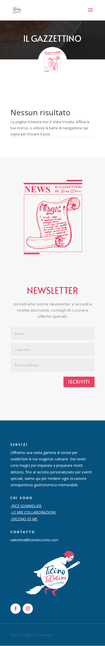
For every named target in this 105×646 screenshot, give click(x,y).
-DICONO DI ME (23, 518)
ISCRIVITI (79, 381)
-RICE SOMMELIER (25, 505)
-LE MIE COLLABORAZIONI (33, 512)
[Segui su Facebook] (15, 608)
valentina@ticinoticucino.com (34, 539)
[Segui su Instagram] (28, 608)
